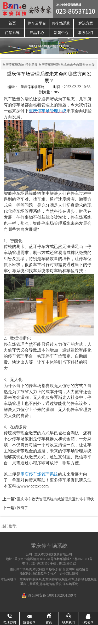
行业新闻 (31, 65)
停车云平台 (37, 23)
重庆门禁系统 (29, 584)
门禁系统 (12, 33)
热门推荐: (9, 526)
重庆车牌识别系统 (32, 579)
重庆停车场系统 (13, 65)
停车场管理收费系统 (82, 579)
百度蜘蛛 (68, 569)
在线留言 (82, 569)
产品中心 (37, 33)
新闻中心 (61, 33)
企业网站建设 (69, 574)
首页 (12, 23)
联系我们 (85, 33)
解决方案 (85, 23)
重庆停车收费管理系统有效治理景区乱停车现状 (55, 499)
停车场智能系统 (51, 584)
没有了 (22, 508)
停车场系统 (61, 23)
